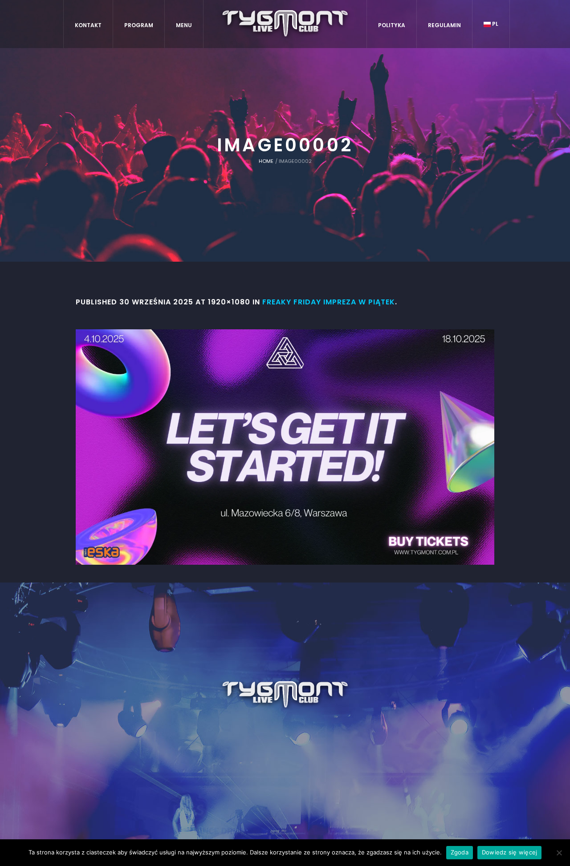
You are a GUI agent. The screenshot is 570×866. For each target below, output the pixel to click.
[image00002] (285, 447)
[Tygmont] (285, 695)
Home (266, 161)
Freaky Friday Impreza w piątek (328, 302)
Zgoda (459, 852)
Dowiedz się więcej (509, 852)
